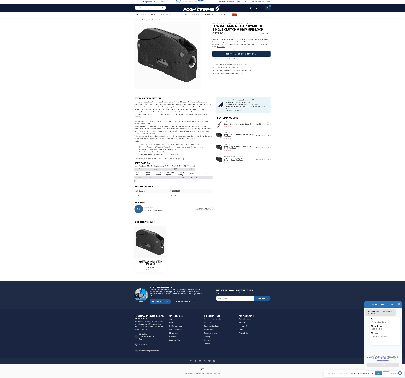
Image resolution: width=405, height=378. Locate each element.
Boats (153, 15)
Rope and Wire (222, 15)
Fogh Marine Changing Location (193, 2)
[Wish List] (261, 8)
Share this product (231, 59)
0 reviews (247, 23)
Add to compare (217, 59)
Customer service (264, 2)
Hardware (209, 15)
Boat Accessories (165, 15)
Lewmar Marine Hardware (222, 23)
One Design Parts (182, 15)
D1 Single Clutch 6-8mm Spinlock (153, 20)
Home (136, 15)
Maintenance (197, 15)
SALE (234, 15)
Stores (254, 2)
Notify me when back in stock (239, 54)
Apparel (144, 15)
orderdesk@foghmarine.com (237, 106)
